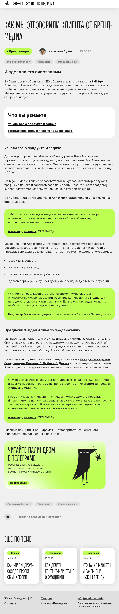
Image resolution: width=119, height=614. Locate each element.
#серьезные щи (67, 61)
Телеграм (46, 598)
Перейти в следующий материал (39, 516)
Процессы (55, 553)
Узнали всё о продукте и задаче (32, 124)
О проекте (10, 603)
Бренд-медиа (19, 51)
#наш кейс (44, 61)
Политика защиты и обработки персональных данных (95, 604)
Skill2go (97, 81)
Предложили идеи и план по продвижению (40, 130)
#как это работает (18, 61)
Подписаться (18, 482)
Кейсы (15, 553)
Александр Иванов (22, 231)
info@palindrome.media (90, 598)
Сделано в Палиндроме (54, 603)
